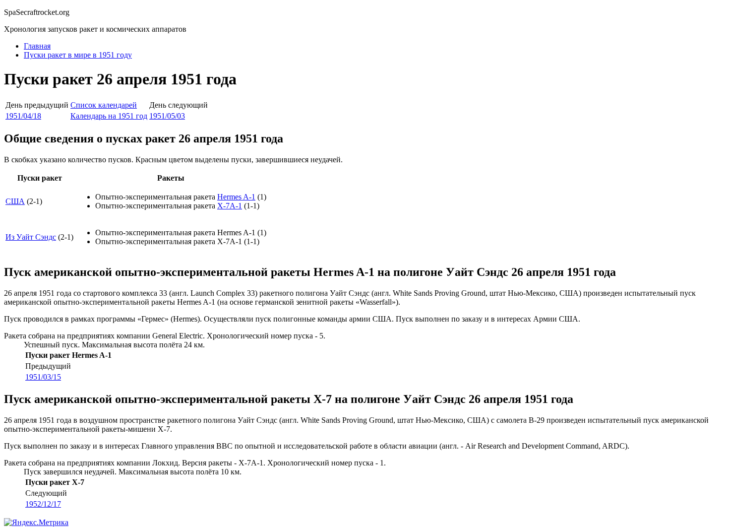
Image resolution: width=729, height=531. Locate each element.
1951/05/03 (167, 116)
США (15, 201)
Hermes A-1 (236, 197)
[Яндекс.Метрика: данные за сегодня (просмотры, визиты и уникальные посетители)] (36, 522)
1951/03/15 (43, 377)
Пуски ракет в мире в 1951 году (78, 55)
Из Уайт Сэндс (30, 237)
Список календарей (103, 105)
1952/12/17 (43, 504)
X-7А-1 (229, 205)
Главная (37, 46)
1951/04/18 (23, 116)
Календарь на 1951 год (108, 116)
